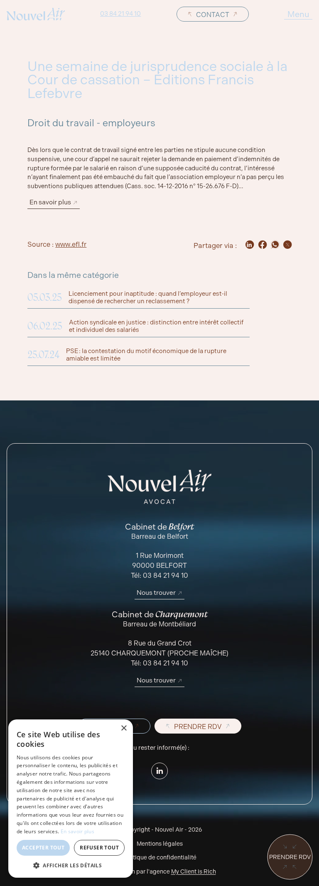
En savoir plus (77, 831)
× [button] (123, 728)
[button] (71, 865)
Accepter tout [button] (43, 847)
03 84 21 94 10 (120, 14)
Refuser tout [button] (99, 847)
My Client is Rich (193, 871)
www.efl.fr (70, 244)
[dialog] (70, 798)
